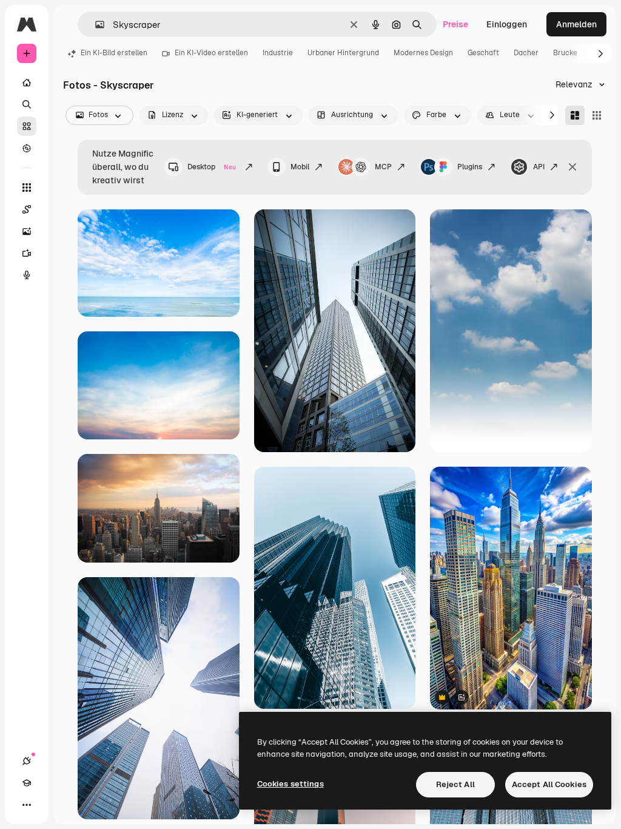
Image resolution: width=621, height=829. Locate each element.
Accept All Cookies (549, 784)
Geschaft (483, 53)
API (539, 167)
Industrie (278, 53)
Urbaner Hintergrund (343, 53)
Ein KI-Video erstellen (211, 53)
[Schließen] (572, 167)
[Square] (596, 115)
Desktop (211, 167)
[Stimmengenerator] (26, 275)
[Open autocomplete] (95, 24)
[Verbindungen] (26, 761)
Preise (455, 24)
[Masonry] (575, 115)
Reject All (455, 784)
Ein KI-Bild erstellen (114, 53)
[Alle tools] (26, 187)
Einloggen (506, 24)
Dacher (526, 53)
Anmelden (576, 24)
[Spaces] (26, 209)
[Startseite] (26, 82)
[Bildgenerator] (26, 231)
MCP (383, 167)
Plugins (469, 167)
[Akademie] (26, 783)
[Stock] (26, 126)
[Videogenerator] (26, 253)
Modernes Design (423, 53)
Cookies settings (290, 784)
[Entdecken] (26, 148)
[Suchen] (26, 104)
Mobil (299, 167)
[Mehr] (26, 804)
